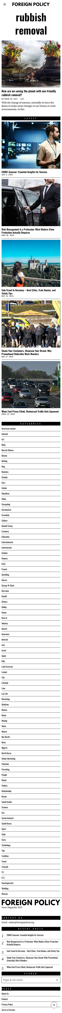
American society (8, 428)
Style (4, 834)
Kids (3, 661)
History (4, 601)
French (4, 569)
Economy (5, 531)
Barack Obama (8, 450)
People (4, 774)
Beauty (4, 455)
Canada (4, 477)
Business (5, 471)
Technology (6, 845)
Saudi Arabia (7, 801)
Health (4, 596)
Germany (5, 590)
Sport (4, 828)
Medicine (5, 704)
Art (3, 439)
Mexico (4, 709)
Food (3, 563)
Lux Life (5, 693)
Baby (3, 444)
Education (5, 536)
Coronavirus (6, 509)
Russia (4, 796)
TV (3, 872)
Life (22, 99)
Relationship (6, 791)
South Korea (6, 823)
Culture (4, 520)
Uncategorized (7, 883)
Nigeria (4, 747)
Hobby (4, 607)
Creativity (5, 515)
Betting (4, 461)
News (4, 742)
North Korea (6, 753)
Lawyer (4, 672)
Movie (4, 715)
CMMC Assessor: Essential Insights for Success (24, 171)
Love (3, 688)
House (4, 612)
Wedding (5, 888)
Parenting (5, 769)
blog (3, 466)
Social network (8, 818)
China (4, 498)
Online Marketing (8, 758)
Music (4, 726)
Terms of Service (8, 1009)
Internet (5, 639)
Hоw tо (4, 617)
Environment (7, 547)
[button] (57, 980)
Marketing (6, 699)
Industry (5, 623)
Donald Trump (7, 526)
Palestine (5, 764)
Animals (5, 434)
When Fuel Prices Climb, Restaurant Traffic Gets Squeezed (30, 411)
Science (5, 807)
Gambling (5, 574)
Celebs (4, 488)
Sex (3, 812)
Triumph (5, 866)
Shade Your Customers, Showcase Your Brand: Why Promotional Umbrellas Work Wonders (27, 352)
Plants (4, 780)
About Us (5, 993)
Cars (3, 482)
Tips (3, 850)
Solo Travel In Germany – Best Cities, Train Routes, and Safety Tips (29, 291)
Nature (4, 731)
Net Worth (6, 737)
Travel (4, 861)
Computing (6, 504)
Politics (4, 785)
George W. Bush (8, 585)
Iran (3, 645)
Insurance (5, 634)
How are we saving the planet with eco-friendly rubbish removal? (29, 93)
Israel (4, 650)
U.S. (3, 877)
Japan (4, 655)
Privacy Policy (7, 1004)
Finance (5, 558)
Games (4, 580)
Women (5, 893)
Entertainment (7, 542)
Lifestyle (5, 682)
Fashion (4, 553)
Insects (4, 628)
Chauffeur (6, 493)
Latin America (7, 666)
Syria (4, 839)
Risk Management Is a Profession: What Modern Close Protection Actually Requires (28, 231)
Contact (5, 999)
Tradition (5, 856)
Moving (4, 720)
